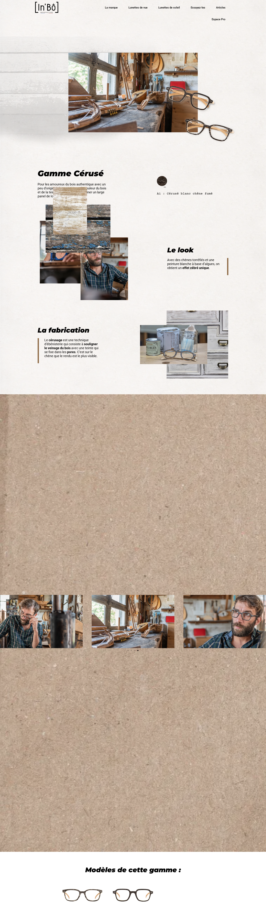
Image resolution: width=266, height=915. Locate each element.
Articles (220, 7)
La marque (111, 7)
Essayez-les (198, 7)
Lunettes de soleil (169, 7)
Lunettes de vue (137, 7)
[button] (128, 650)
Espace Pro (218, 19)
